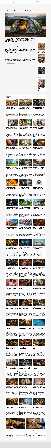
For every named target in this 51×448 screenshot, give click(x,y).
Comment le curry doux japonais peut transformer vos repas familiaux (12, 188)
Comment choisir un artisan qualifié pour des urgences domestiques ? (38, 148)
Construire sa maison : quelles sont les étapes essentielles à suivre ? (12, 387)
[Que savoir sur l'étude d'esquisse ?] (39, 362)
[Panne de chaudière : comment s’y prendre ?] (12, 322)
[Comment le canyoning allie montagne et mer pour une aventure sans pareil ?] (39, 162)
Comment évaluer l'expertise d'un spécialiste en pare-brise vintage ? (38, 108)
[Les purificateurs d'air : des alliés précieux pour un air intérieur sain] (25, 302)
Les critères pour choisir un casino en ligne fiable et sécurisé (38, 228)
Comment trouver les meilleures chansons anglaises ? (25, 328)
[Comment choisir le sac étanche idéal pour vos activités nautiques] (39, 202)
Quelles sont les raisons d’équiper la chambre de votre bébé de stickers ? (38, 387)
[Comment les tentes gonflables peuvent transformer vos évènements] (12, 222)
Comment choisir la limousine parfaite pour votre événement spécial (12, 208)
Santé (32, 1)
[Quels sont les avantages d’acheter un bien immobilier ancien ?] (12, 362)
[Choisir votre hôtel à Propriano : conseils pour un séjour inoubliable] (25, 122)
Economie (20, 1)
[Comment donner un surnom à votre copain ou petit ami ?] (12, 282)
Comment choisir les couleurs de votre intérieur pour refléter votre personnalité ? (39, 128)
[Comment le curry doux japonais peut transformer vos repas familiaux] (12, 182)
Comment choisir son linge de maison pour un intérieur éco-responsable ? (25, 148)
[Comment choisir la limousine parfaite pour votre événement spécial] (12, 202)
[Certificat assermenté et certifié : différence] (25, 381)
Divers (43, 1)
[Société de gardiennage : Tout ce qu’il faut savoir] (39, 262)
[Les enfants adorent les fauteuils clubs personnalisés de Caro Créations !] (39, 182)
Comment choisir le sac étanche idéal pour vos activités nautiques (39, 208)
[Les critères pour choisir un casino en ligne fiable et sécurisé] (39, 222)
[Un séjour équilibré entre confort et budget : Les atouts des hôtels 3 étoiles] (39, 282)
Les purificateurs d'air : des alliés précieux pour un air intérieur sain (24, 308)
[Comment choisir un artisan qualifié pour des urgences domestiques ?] (39, 142)
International (26, 1)
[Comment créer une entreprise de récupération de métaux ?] (25, 362)
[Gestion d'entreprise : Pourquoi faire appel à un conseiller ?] (12, 262)
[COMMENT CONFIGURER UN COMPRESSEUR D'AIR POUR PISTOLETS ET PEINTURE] (12, 302)
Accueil (6, 5)
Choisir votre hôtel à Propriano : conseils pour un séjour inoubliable (25, 128)
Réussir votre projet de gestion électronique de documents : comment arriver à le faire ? (25, 268)
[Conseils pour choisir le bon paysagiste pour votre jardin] (25, 202)
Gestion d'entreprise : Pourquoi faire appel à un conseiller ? (11, 268)
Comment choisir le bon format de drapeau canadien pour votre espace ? (11, 128)
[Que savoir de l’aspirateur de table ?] (39, 342)
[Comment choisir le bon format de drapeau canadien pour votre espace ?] (41, 82)
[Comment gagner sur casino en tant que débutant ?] (25, 342)
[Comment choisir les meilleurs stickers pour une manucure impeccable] (25, 222)
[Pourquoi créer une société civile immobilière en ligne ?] (39, 242)
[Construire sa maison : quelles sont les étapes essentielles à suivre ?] (12, 381)
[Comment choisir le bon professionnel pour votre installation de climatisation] (25, 182)
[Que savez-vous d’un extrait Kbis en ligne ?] (25, 242)
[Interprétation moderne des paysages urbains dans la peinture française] (41, 57)
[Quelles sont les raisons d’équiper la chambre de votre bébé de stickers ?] (39, 381)
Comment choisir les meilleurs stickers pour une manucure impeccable (25, 228)
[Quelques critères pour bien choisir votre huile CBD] (12, 342)
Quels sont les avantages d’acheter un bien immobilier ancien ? (11, 368)
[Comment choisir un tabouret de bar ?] (25, 282)
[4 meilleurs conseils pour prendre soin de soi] (12, 401)
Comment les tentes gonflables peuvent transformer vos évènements (12, 228)
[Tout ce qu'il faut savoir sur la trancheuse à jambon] (15, 423)
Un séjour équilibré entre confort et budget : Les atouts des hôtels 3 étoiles (38, 288)
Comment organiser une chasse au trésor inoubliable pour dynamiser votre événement (25, 168)
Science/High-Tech (38, 2)
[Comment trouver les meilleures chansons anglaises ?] (25, 322)
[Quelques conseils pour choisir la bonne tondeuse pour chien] (35, 423)
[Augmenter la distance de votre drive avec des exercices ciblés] (12, 162)
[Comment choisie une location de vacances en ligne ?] (25, 401)
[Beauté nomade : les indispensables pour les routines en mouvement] (12, 102)
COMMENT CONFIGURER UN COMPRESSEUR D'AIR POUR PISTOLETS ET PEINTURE (12, 308)
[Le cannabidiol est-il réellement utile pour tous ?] (12, 242)
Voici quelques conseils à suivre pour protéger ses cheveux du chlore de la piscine (39, 328)
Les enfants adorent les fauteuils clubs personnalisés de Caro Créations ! (38, 188)
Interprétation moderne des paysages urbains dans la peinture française (24, 108)
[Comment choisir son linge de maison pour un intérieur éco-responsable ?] (25, 142)
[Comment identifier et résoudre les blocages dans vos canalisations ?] (12, 142)
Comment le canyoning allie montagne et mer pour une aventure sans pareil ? (38, 168)
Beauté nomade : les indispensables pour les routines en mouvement (41, 51)
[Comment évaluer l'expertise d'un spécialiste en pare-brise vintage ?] (41, 70)
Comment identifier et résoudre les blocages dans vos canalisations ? (12, 148)
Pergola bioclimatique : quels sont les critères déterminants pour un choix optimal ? (38, 308)
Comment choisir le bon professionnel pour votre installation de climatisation (24, 188)
